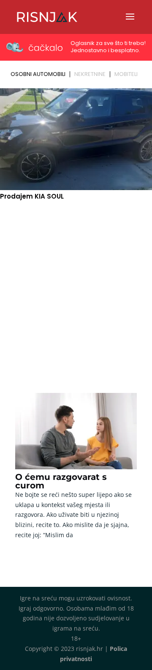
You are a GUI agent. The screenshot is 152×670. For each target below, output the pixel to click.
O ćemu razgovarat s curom (61, 481)
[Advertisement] (76, 286)
